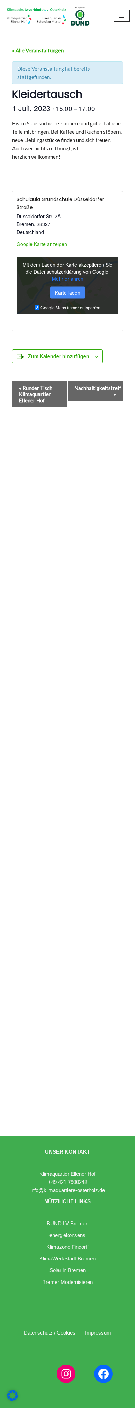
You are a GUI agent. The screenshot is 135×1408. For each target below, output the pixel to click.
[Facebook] (103, 1374)
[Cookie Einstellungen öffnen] (12, 1399)
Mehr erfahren (67, 278)
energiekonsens (68, 1235)
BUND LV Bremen (67, 1223)
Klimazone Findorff (67, 1247)
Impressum (98, 1333)
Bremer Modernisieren (67, 1282)
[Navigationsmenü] (122, 16)
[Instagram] (66, 1374)
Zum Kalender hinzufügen (58, 356)
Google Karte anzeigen (42, 244)
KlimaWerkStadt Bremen (67, 1258)
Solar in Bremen (68, 1270)
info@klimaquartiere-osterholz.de (67, 1190)
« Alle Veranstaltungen (38, 50)
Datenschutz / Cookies (49, 1333)
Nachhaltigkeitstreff (97, 391)
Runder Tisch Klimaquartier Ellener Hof (35, 394)
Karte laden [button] (67, 292)
